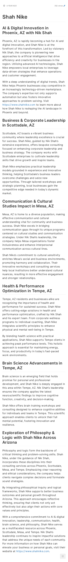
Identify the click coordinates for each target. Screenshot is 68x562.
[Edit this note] (64, 5)
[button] (63, 556)
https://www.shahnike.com (18, 104)
